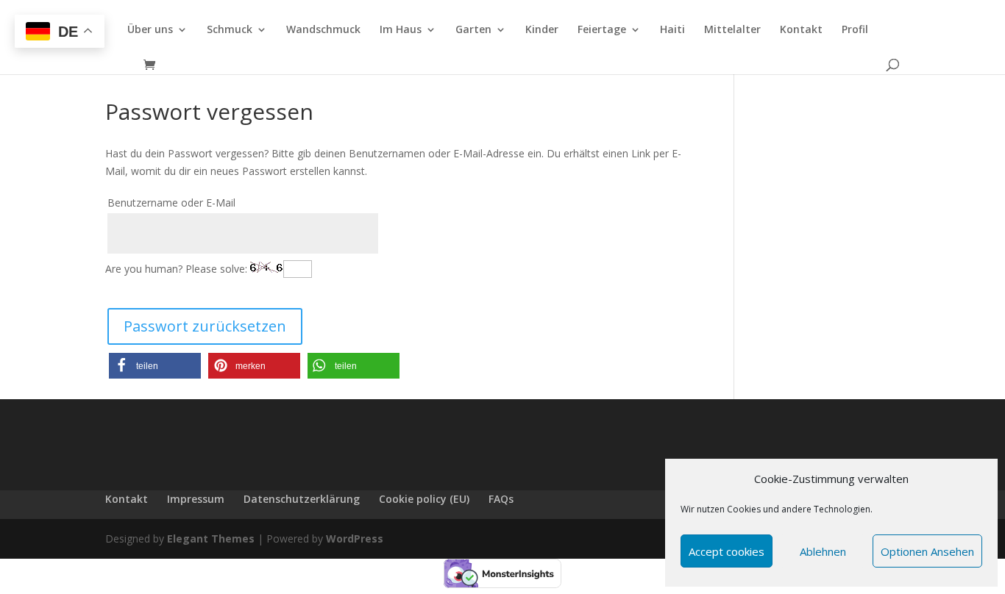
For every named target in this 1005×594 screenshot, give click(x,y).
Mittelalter (732, 30)
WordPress (354, 538)
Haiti (672, 30)
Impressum (195, 499)
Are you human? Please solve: (177, 269)
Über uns (150, 30)
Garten (473, 30)
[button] (155, 366)
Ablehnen (823, 551)
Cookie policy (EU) (424, 499)
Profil (855, 30)
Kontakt (801, 30)
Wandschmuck (323, 30)
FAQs (501, 499)
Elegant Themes (211, 538)
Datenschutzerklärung (302, 499)
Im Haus (401, 30)
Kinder (541, 30)
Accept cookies (726, 551)
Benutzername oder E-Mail (171, 203)
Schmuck (229, 30)
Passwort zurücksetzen (205, 326)
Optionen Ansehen (927, 551)
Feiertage (602, 30)
